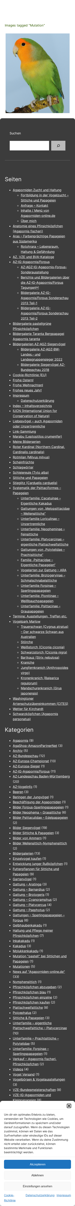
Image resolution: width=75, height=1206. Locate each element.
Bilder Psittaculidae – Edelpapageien (40, 818)
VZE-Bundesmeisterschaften (34, 1090)
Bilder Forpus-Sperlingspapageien (38, 807)
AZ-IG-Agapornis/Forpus (31, 262)
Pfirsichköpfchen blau (29, 992)
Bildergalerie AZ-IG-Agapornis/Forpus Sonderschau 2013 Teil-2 (44, 313)
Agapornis (20, 740)
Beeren (18, 792)
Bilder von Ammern (27, 838)
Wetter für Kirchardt (28, 709)
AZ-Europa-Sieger (26, 766)
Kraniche (27, 662)
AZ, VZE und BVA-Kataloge (33, 257)
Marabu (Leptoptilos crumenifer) (37, 436)
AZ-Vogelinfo (22, 787)
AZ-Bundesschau (25, 756)
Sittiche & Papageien (28, 1018)
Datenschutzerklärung (40, 1195)
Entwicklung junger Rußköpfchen (38, 864)
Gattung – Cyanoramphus (32, 900)
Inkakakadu (21, 941)
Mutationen (21, 966)
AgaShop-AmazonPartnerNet (35, 746)
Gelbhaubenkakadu (27, 925)
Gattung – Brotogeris (28, 895)
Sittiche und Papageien (30, 478)
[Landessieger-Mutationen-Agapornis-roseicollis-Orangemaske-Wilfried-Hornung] (38, 73)
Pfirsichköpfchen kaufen (31, 1002)
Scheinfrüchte (23, 462)
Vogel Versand (24, 1074)
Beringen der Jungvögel (31, 797)
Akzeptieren (37, 1164)
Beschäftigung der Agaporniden (37, 802)
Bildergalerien (23, 853)
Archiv (18, 751)
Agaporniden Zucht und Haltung (37, 190)
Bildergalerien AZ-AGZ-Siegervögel (39, 344)
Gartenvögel (22, 879)
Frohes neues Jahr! (27, 390)
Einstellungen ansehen (37, 1186)
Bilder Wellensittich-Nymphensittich (40, 843)
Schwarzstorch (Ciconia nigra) (44, 652)
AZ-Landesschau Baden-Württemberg (41, 776)
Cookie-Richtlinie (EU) (30, 375)
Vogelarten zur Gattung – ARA (43, 570)
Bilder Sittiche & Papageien (33, 833)
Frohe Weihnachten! (28, 385)
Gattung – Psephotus (29, 910)
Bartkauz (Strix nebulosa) (40, 657)
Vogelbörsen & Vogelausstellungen (39, 1079)
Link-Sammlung (24, 431)
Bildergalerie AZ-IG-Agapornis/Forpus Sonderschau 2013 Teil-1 (44, 298)
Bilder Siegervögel (26, 828)
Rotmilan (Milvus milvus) (31, 457)
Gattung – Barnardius (29, 889)
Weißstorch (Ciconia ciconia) (43, 647)
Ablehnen (37, 1175)
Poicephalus (22, 1013)
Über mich (29, 221)
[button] (69, 1106)
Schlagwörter (23, 467)
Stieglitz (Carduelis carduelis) (35, 483)
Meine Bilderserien (26, 442)
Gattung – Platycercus (29, 905)
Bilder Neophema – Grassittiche (37, 812)
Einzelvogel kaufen (27, 859)
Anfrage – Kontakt (34, 205)
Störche (27, 642)
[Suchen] (58, 146)
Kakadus (19, 946)
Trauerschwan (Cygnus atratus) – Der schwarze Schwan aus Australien (44, 632)
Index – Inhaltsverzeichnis (32, 406)
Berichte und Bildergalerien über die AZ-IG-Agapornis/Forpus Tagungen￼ (45, 282)
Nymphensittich (25, 982)
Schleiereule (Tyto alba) (31, 472)
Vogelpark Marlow (26, 621)
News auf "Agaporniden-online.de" (39, 972)
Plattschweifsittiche (28, 1007)
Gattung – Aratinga (27, 884)
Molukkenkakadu (25, 951)
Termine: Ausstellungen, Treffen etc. (40, 616)
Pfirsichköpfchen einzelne (32, 997)
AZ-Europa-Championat (31, 761)
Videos (18, 1069)
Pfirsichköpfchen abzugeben (34, 987)
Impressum (64, 1195)
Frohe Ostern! (23, 380)
